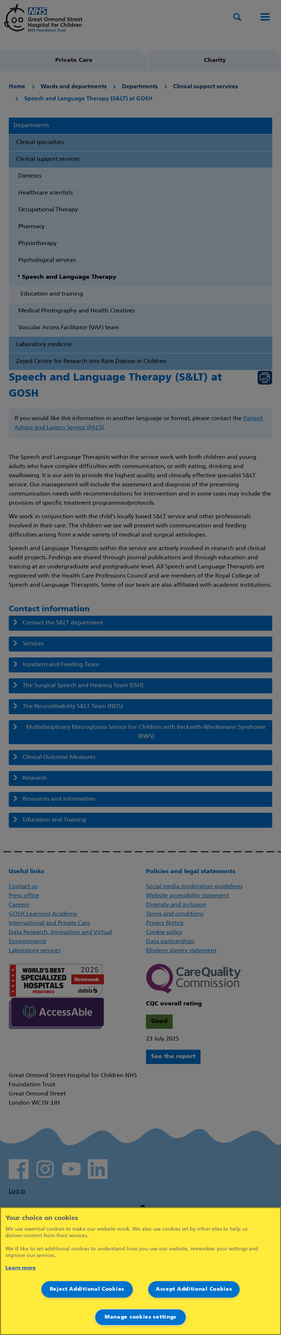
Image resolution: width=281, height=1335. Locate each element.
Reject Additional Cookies (87, 1289)
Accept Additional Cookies (194, 1289)
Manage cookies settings (140, 1317)
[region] (140, 1271)
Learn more (20, 1268)
